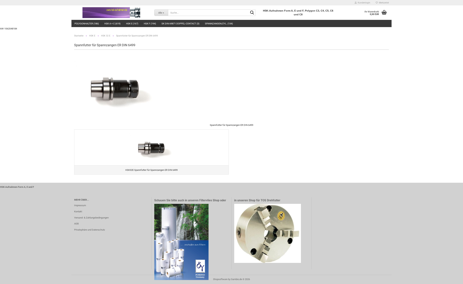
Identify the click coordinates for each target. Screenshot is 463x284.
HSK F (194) (150, 23)
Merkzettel (383, 2)
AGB (76, 223)
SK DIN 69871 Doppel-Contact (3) (180, 23)
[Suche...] (252, 13)
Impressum (80, 205)
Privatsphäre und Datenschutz (89, 229)
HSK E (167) (132, 23)
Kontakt (78, 211)
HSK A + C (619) (112, 23)
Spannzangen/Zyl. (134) (219, 23)
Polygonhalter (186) (87, 23)
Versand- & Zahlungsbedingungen (91, 217)
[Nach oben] (453, 278)
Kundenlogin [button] (363, 2)
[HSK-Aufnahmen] (111, 12)
